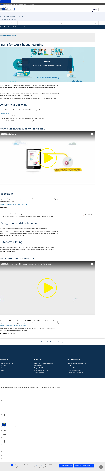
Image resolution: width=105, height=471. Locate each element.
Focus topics (3, 365)
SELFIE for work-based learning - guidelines (15, 214)
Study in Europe (38, 365)
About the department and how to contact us (15, 400)
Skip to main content (5, 1)
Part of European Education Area (8, 19)
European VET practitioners (74, 368)
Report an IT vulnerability (10, 454)
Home (3, 23)
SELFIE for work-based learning (20, 27)
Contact (5, 451)
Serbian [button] (95, 9)
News (30, 23)
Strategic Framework (39, 372)
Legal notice (6, 460)
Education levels (4, 368)
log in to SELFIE (5, 113)
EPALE (69, 365)
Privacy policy (6, 458)
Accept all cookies (66, 465)
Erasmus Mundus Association (75, 370)
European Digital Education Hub (75, 372)
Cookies (5, 457)
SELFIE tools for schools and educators (43, 363)
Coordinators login (92, 23)
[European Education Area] (8, 9)
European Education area (6, 363)
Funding (2, 370)
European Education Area (16, 382)
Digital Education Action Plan (41, 370)
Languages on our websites (10, 455)
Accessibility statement (9, 391)
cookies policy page (37, 465)
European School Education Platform (77, 363)
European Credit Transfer (40, 368)
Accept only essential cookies (84, 465)
